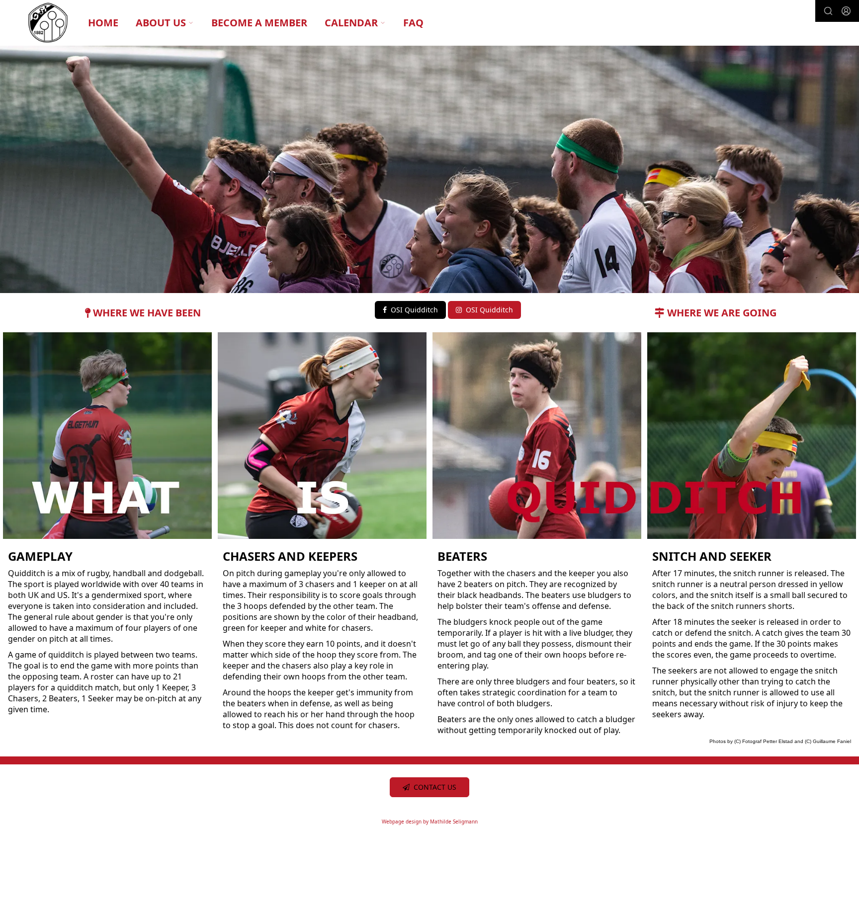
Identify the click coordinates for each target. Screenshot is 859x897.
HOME (103, 22)
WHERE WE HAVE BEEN (145, 312)
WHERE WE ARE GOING (720, 312)
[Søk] (828, 11)
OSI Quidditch (414, 309)
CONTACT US (435, 787)
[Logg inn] (846, 11)
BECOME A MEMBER (259, 22)
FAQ (413, 22)
